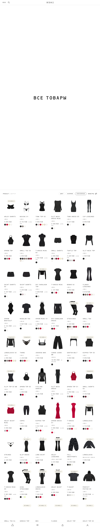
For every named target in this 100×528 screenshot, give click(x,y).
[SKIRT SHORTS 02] (10, 274)
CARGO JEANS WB (56, 353)
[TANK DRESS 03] (73, 206)
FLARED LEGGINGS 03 (56, 522)
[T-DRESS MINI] (57, 274)
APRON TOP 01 (72, 387)
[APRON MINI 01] (42, 308)
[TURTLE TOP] (73, 240)
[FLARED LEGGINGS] (89, 274)
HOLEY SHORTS (10, 216)
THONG (22, 353)
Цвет (61, 193)
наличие (70, 193)
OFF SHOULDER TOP (41, 285)
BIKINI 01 (24, 216)
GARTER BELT (72, 353)
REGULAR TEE (25, 319)
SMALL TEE (87, 319)
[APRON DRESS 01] (57, 410)
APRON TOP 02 (25, 387)
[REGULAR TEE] (26, 308)
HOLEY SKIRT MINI (9, 422)
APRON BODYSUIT (8, 319)
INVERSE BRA (41, 353)
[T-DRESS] (73, 410)
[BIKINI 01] (26, 206)
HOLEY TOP (71, 521)
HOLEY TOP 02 (88, 521)
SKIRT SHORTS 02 (10, 285)
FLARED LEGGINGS (87, 285)
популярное (81, 193)
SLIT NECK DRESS (55, 387)
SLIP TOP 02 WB (10, 387)
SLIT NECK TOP (89, 250)
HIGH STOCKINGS (24, 488)
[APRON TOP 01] (73, 376)
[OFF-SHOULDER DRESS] (57, 308)
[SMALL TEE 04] (10, 510)
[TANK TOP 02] (42, 206)
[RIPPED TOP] (42, 410)
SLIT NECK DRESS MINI (56, 217)
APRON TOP (8, 250)
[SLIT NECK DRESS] (57, 376)
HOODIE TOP (24, 521)
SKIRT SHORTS (25, 284)
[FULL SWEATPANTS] (73, 444)
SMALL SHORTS (57, 250)
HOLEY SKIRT (56, 487)
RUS (4, 2)
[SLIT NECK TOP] (89, 240)
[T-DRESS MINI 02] (42, 240)
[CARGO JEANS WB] (57, 342)
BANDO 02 (71, 284)
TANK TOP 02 (41, 216)
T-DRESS (70, 421)
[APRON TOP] (10, 240)
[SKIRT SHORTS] (26, 274)
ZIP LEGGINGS (88, 216)
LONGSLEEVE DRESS (40, 488)
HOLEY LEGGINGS (55, 456)
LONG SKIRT (40, 455)
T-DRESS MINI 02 (41, 251)
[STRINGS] (10, 444)
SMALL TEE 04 (9, 521)
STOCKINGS (71, 319)
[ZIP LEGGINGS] (89, 206)
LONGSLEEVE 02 (10, 353)
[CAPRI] (26, 410)
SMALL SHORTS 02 (88, 387)
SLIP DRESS (24, 455)
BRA (37, 521)
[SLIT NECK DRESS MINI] (57, 206)
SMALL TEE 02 (25, 250)
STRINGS (7, 455)
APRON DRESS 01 (56, 422)
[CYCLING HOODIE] (42, 376)
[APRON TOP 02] (26, 376)
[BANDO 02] (73, 274)
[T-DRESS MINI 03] (10, 476)
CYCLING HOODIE (39, 387)
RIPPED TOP (40, 421)
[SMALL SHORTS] (57, 240)
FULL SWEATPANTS (72, 456)
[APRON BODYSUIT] (10, 308)
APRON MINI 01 (42, 319)
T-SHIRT (70, 487)
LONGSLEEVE (87, 421)
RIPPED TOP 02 (89, 353)
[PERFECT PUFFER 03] (89, 476)
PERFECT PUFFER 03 (87, 488)
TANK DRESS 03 (73, 216)
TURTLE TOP (71, 250)
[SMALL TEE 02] (26, 240)
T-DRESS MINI (57, 284)
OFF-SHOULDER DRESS (57, 319)
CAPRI (22, 421)
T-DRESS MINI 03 (10, 488)
